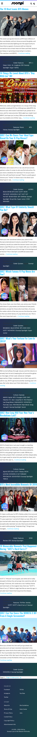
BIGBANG (6, 328)
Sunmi (24, 407)
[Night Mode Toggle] (34, 3)
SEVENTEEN (13, 196)
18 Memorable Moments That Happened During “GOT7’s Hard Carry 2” (18, 547)
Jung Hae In (19, 400)
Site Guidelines (24, 705)
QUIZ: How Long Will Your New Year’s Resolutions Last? (17, 414)
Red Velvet (25, 405)
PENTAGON (17, 405)
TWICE (5, 479)
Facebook (7, 689)
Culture (15, 395)
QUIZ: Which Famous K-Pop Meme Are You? (17, 273)
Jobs (21, 713)
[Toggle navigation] (2, 3)
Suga (11, 67)
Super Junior (21, 199)
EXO (16, 192)
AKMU (5, 397)
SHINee (23, 196)
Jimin (9, 65)
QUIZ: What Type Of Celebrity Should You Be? (17, 208)
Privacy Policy (8, 713)
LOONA (5, 474)
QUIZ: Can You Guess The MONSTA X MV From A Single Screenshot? (18, 614)
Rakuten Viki (22, 731)
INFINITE (6, 194)
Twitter (6, 697)
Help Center (23, 709)
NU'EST (5, 196)
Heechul (6, 400)
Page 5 (8, 677)
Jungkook (17, 65)
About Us (7, 705)
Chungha (19, 397)
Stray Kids (13, 199)
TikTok (22, 689)
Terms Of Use (8, 709)
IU (10, 400)
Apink (10, 397)
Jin (13, 65)
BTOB (9, 192)
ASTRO (30, 189)
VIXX (28, 199)
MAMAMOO (18, 402)
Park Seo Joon (8, 405)
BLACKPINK (15, 328)
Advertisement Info (10, 724)
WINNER (6, 201)
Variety (28, 602)
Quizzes (20, 189)
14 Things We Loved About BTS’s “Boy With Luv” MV (17, 74)
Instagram (7, 693)
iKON (26, 192)
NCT (19, 194)
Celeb (15, 63)
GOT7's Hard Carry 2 (20, 605)
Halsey (5, 129)
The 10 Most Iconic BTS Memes (14, 9)
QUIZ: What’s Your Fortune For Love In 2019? (17, 340)
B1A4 (5, 192)
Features (21, 63)
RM (22, 65)
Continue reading (24, 53)
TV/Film (22, 602)
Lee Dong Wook (8, 402)
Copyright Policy (9, 720)
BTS (30, 63)
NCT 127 (25, 194)
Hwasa (21, 471)
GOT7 (21, 192)
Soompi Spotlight (14, 129)
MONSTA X (14, 194)
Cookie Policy (8, 717)
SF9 (19, 196)
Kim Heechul (28, 400)
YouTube (22, 693)
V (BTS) (16, 67)
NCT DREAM (21, 474)
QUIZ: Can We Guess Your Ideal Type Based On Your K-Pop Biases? (16, 136)
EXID (25, 328)
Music (22, 127)
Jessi (13, 400)
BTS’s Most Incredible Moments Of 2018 (18, 484)
